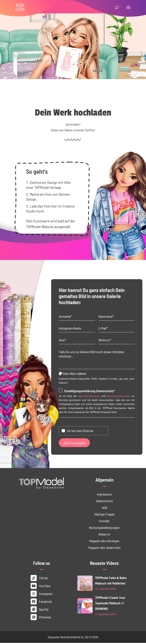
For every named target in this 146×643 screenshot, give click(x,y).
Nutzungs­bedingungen (104, 527)
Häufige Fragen (104, 514)
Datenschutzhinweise (89, 396)
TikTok (43, 578)
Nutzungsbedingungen (118, 396)
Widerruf (104, 534)
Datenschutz (104, 501)
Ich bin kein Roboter (80, 430)
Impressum (104, 494)
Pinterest (44, 617)
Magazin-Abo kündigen (104, 541)
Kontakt (104, 521)
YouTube (44, 586)
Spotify (43, 609)
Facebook (45, 601)
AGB (104, 507)
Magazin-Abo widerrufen (104, 547)
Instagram (45, 593)
